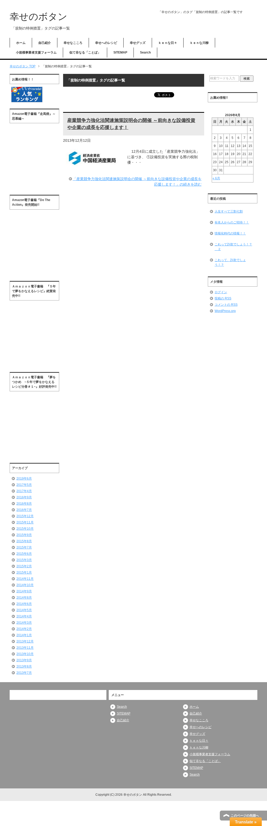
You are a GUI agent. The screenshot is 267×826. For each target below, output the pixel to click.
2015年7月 (24, 547)
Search (145, 52)
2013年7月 (24, 673)
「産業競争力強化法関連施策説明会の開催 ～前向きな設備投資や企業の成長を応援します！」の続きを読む (137, 181)
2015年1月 (24, 572)
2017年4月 (24, 491)
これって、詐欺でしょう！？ (230, 262)
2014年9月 (24, 591)
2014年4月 (24, 616)
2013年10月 (25, 654)
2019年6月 (24, 478)
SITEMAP (120, 52)
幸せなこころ (73, 43)
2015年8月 (24, 541)
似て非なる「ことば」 (85, 52)
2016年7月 (24, 510)
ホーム (21, 43)
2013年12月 (25, 641)
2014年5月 (24, 610)
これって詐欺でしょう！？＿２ (233, 247)
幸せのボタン (38, 16)
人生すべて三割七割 (229, 211)
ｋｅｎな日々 (167, 43)
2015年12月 (25, 516)
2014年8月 (24, 597)
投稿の (223, 298)
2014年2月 (24, 629)
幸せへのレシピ (106, 43)
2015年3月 (24, 560)
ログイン (221, 292)
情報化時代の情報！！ (230, 233)
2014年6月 (24, 604)
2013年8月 (24, 666)
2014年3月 (24, 622)
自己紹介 (44, 43)
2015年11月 (25, 522)
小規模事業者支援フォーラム (36, 52)
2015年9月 (24, 535)
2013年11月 (25, 648)
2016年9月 (24, 497)
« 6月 (216, 178)
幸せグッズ (137, 43)
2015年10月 (25, 528)
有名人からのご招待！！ (232, 222)
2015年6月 (24, 554)
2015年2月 (24, 566)
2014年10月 (25, 585)
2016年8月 (24, 503)
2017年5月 (24, 485)
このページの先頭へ (245, 815)
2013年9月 (24, 660)
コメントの (226, 304)
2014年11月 (25, 579)
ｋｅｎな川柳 (199, 43)
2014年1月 (24, 635)
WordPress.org (225, 311)
